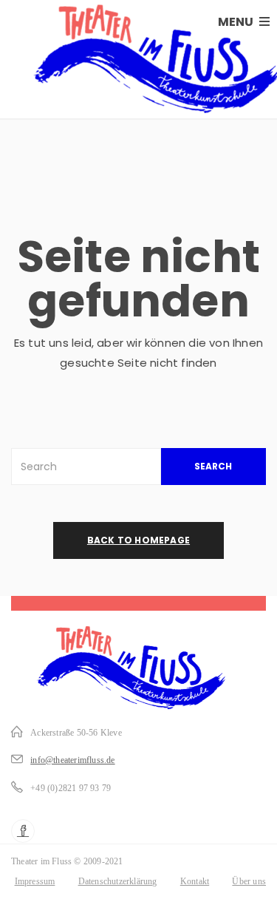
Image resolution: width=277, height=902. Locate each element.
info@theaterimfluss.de (72, 760)
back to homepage (138, 540)
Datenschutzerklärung (117, 881)
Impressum (35, 881)
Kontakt (194, 881)
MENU (237, 21)
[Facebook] (23, 831)
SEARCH (213, 466)
